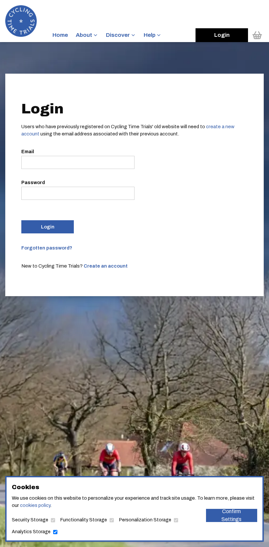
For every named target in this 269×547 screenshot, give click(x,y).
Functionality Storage (83, 519)
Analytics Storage (31, 531)
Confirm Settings (231, 515)
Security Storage (30, 519)
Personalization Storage (145, 519)
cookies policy (35, 505)
